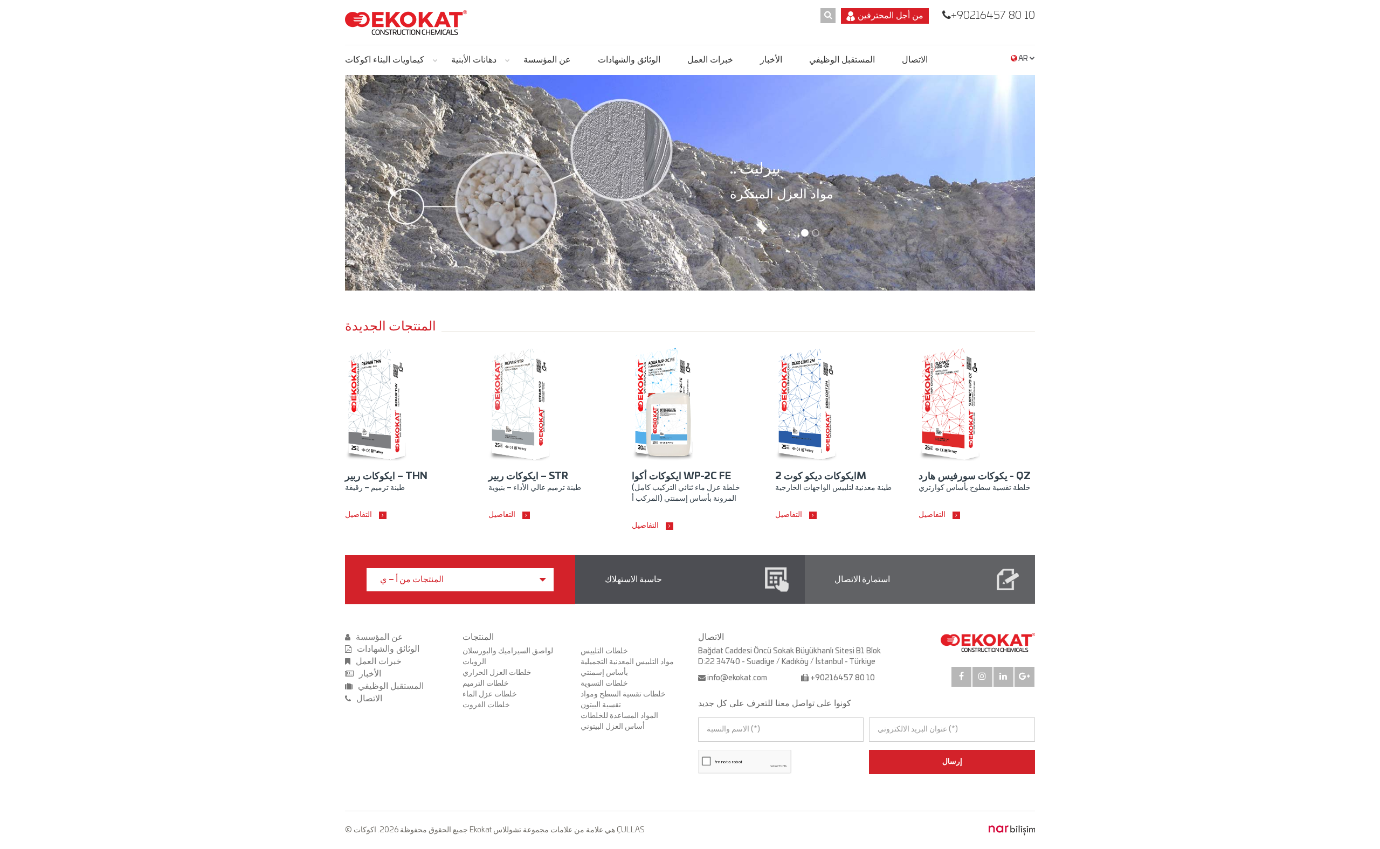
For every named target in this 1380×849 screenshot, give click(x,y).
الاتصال (915, 60)
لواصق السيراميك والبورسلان (508, 651)
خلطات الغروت (486, 705)
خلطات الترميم (486, 683)
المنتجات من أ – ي (412, 579)
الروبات (474, 662)
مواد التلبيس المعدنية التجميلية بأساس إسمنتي (627, 667)
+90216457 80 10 (993, 15)
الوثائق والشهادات (629, 60)
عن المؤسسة (547, 60)
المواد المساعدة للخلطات (619, 716)
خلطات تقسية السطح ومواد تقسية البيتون (623, 700)
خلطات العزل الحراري (497, 673)
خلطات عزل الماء (490, 694)
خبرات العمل (710, 60)
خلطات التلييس (604, 651)
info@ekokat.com (737, 678)
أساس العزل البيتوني (613, 726)
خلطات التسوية (604, 683)
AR (1023, 59)
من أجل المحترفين (890, 15)
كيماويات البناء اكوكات (384, 60)
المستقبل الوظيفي (842, 60)
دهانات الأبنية (473, 60)
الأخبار (771, 60)
